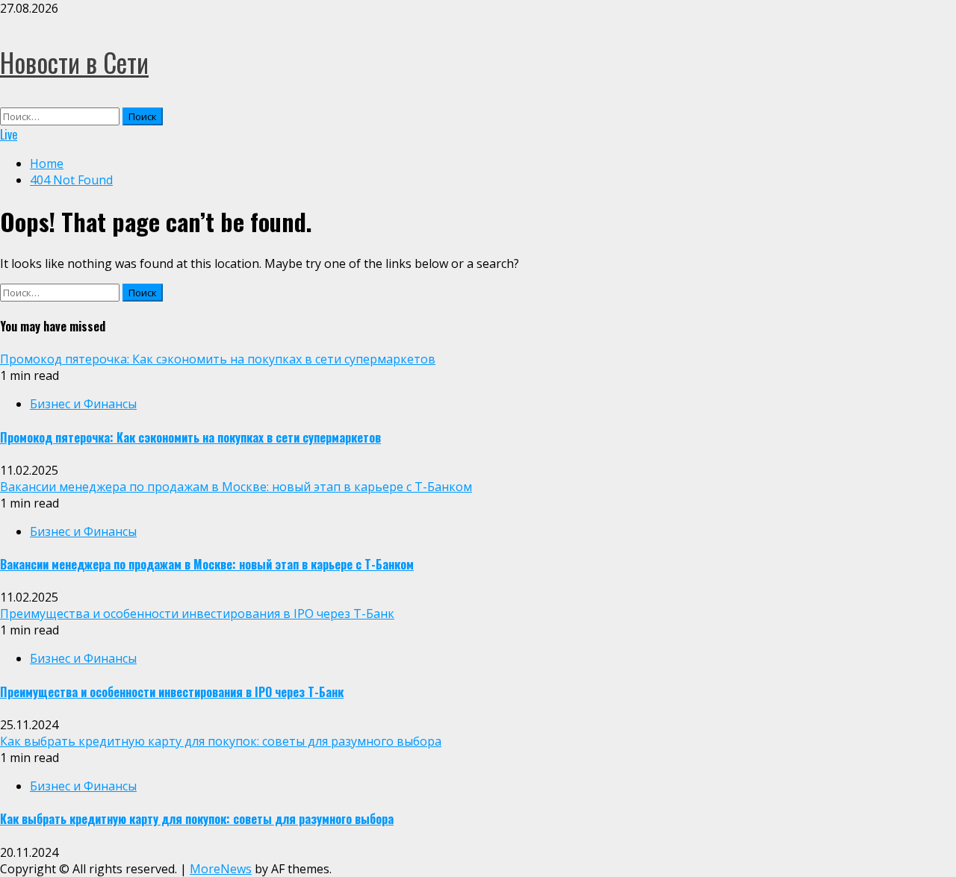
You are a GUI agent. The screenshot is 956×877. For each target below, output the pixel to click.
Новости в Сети (74, 62)
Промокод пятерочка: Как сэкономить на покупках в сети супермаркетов (217, 359)
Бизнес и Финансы (83, 404)
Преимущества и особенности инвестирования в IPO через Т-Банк (197, 613)
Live (8, 134)
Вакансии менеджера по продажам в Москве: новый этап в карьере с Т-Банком (236, 486)
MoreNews (221, 869)
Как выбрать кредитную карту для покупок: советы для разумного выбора (220, 741)
